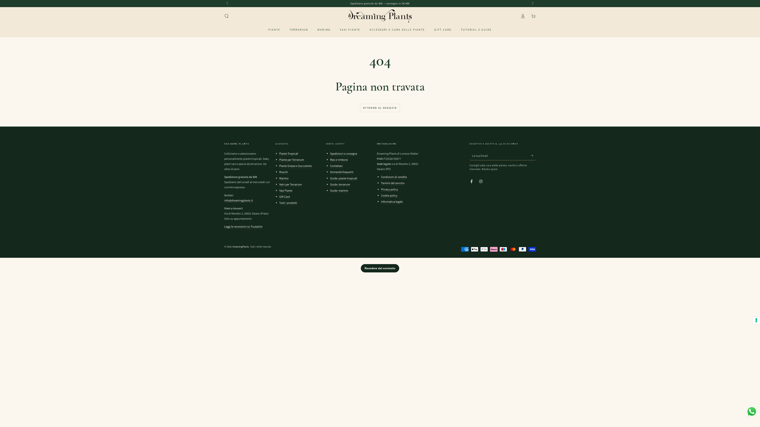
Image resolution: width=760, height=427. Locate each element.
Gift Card (284, 196)
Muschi (283, 172)
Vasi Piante (285, 190)
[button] (226, 16)
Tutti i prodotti (288, 203)
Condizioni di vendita (394, 177)
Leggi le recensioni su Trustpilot (243, 226)
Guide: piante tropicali (343, 178)
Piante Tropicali (288, 153)
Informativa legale (392, 201)
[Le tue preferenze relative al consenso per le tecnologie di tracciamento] (756, 320)
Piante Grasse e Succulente (295, 166)
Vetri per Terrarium (290, 184)
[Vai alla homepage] (380, 16)
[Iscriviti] (533, 155)
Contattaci (336, 166)
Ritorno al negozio (380, 108)
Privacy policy (389, 189)
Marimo (284, 178)
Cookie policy (389, 195)
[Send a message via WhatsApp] (752, 411)
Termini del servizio (393, 183)
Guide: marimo (339, 190)
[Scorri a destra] (532, 3)
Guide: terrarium (340, 184)
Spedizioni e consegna (343, 153)
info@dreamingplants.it (238, 200)
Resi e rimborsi (339, 160)
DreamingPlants (241, 246)
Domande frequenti (341, 172)
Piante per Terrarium (291, 160)
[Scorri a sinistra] (227, 3)
